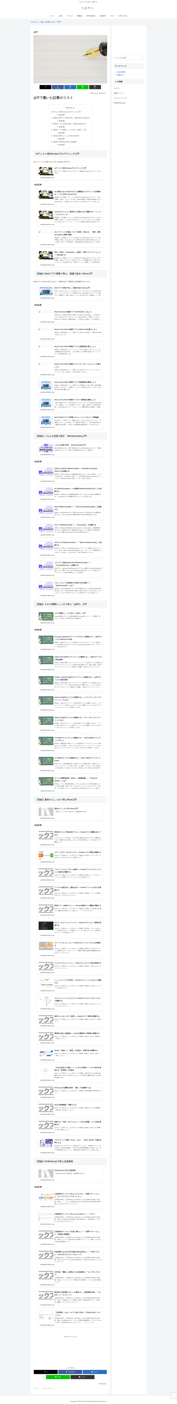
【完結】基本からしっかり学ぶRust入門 (65, 136)
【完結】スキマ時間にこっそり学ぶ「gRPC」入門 (69, 130)
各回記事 (62, 115)
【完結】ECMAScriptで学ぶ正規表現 (64, 142)
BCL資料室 (121, 72)
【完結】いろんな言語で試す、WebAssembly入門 (69, 124)
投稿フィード (119, 93)
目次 (67, 108)
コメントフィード (120, 98)
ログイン (117, 88)
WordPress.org (119, 103)
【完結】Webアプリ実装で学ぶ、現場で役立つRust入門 (71, 118)
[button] (95, 87)
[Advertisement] (70, 1351)
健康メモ (120, 75)
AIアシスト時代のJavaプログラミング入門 (66, 112)
